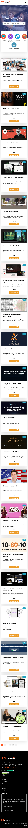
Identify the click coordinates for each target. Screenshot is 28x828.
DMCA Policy (7, 823)
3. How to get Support (8, 810)
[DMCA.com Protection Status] (5, 773)
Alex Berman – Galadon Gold (10, 486)
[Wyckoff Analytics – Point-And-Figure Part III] (14, 654)
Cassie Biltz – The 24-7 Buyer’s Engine (12, 726)
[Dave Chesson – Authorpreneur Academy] (14, 346)
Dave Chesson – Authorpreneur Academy (13, 349)
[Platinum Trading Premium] (14, 414)
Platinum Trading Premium (9, 417)
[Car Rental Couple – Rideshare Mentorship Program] (14, 277)
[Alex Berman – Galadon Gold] (14, 483)
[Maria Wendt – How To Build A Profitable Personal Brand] (14, 71)
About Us (4, 779)
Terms (13, 823)
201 (10, 744)
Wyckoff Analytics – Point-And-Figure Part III (13, 657)
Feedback (4, 788)
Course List (4, 781)
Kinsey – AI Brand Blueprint (9, 623)
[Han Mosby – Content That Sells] (14, 517)
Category (4, 784)
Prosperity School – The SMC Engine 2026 (13, 177)
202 (13, 744)
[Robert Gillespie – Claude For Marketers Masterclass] (14, 551)
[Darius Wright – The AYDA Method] (14, 449)
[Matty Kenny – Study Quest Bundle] (14, 243)
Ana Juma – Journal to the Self (10, 692)
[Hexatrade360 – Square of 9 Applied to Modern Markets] (14, 311)
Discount (4, 786)
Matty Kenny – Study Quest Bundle (11, 246)
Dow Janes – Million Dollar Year (10, 211)
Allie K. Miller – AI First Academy (11, 108)
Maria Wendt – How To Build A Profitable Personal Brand (13, 75)
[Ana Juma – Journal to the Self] (14, 689)
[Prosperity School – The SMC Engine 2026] (14, 174)
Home (3, 777)
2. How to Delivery (7, 806)
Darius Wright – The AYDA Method (11, 452)
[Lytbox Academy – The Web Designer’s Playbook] (14, 380)
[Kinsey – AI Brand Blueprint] (14, 620)
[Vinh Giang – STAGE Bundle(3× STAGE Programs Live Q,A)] (14, 586)
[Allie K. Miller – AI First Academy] (14, 105)
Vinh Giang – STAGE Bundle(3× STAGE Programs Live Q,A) (12, 590)
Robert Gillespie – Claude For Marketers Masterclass (13, 555)
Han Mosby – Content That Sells (10, 520)
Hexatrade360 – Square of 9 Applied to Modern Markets (12, 315)
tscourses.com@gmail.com (11, 767)
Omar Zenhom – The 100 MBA (10, 143)
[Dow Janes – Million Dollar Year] (14, 208)
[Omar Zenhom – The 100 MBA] (14, 140)
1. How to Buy (6, 796)
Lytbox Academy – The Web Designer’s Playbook (12, 384)
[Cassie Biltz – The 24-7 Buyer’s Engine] (14, 723)
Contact (3, 790)
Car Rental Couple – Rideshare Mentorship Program (13, 281)
